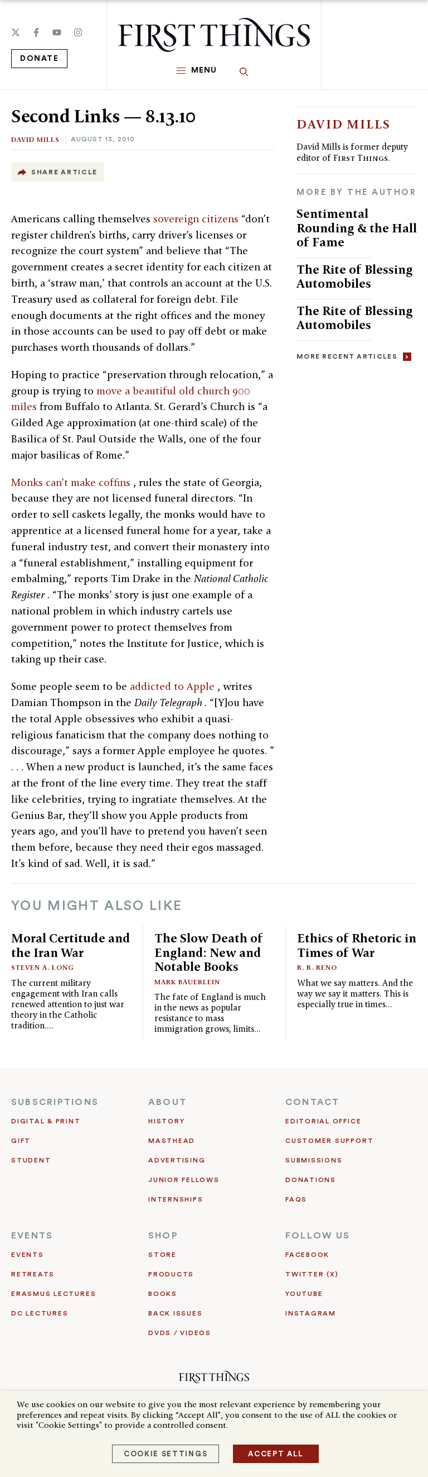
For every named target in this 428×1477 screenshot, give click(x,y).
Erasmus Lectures (53, 1293)
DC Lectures (39, 1313)
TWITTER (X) (311, 1274)
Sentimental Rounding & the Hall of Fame (356, 228)
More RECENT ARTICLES (346, 356)
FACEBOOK (307, 1254)
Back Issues (175, 1313)
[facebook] (36, 32)
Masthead (171, 1140)
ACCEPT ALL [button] (276, 1453)
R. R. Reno (317, 967)
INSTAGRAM (310, 1313)
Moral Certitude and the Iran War (70, 945)
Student (31, 1160)
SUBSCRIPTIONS (55, 1102)
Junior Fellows (184, 1179)
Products (171, 1274)
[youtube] (56, 32)
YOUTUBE (304, 1293)
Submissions (313, 1160)
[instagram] (78, 32)
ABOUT (167, 1102)
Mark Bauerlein (187, 982)
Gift (21, 1140)
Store (162, 1254)
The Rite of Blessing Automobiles (354, 276)
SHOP (163, 1235)
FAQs (296, 1199)
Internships (175, 1199)
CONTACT (312, 1102)
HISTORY (166, 1121)
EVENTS (32, 1235)
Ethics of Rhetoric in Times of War (356, 945)
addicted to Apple (173, 686)
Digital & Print (46, 1121)
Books (162, 1293)
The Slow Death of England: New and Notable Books (208, 952)
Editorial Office (323, 1121)
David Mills (35, 139)
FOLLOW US (317, 1235)
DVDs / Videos (179, 1333)
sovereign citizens (197, 218)
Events (27, 1254)
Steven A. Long (42, 967)
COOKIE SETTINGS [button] (165, 1453)
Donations (310, 1179)
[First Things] (214, 35)
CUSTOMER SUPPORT (329, 1140)
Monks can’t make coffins (72, 482)
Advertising (176, 1160)
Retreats (33, 1274)
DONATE (39, 59)
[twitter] (15, 32)
